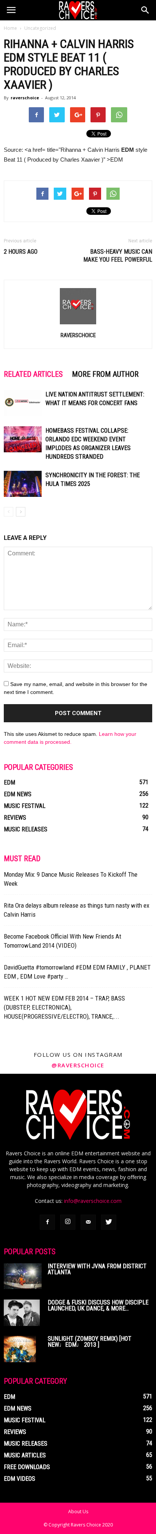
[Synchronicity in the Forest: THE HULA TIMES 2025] (23, 484)
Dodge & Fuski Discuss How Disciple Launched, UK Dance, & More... (98, 1305)
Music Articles (25, 1455)
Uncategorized (40, 28)
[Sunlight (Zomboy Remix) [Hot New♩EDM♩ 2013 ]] (20, 1349)
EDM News (17, 794)
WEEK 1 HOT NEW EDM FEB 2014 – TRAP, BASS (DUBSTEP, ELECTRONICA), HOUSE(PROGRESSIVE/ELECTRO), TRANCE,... (64, 1007)
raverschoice (25, 97)
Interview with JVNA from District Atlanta (97, 1269)
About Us (78, 1511)
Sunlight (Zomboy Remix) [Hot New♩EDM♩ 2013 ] (89, 1341)
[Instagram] (67, 1222)
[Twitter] (108, 1222)
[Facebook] (47, 1222)
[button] (145, 10)
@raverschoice (78, 1065)
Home (10, 28)
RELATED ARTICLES (33, 374)
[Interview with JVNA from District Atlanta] (23, 1276)
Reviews (15, 817)
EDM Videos (19, 1478)
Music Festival (24, 805)
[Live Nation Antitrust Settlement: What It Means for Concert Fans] (23, 403)
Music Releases (25, 829)
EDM (9, 782)
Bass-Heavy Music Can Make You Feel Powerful (117, 255)
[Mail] (88, 1222)
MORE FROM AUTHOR (105, 374)
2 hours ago (20, 251)
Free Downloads (27, 1467)
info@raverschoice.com (93, 1200)
